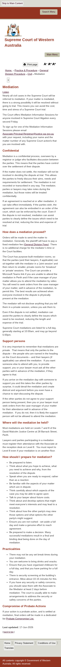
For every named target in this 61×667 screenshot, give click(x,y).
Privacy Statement (24, 643)
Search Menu (48, 12)
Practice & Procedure (26, 70)
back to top (9, 632)
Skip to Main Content (12, 3)
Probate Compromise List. (20, 618)
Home (8, 70)
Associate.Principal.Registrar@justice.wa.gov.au (28, 133)
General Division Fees (36, 244)
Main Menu (52, 54)
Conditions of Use (46, 643)
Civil (30, 74)
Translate (9, 648)
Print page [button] (32, 64)
